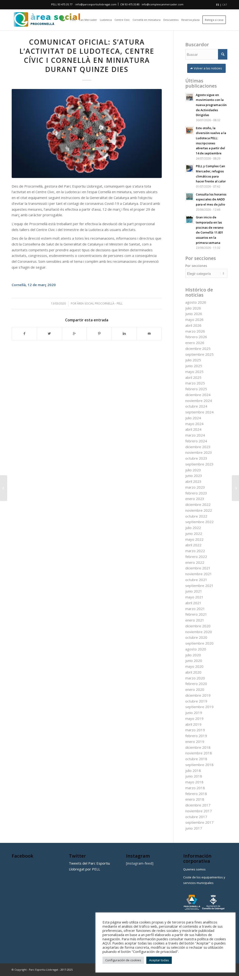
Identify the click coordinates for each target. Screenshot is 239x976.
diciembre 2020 (198, 626)
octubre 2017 (196, 816)
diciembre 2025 (198, 348)
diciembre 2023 (198, 446)
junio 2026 (193, 313)
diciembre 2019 (198, 695)
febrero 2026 (196, 336)
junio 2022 (193, 533)
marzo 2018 (195, 787)
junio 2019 (193, 712)
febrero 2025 (196, 389)
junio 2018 (193, 776)
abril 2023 (193, 481)
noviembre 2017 (198, 811)
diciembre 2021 (198, 568)
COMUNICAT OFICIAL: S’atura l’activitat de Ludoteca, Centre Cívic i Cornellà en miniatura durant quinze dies (86, 55)
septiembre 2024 (199, 412)
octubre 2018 (196, 758)
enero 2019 (194, 741)
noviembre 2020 (198, 631)
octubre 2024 (196, 406)
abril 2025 (193, 377)
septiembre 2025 (199, 354)
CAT (224, 4)
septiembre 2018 (199, 764)
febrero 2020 (196, 683)
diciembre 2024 (198, 394)
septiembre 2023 (199, 464)
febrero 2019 (196, 735)
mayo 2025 (194, 371)
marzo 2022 (195, 550)
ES (217, 4)
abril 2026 (193, 325)
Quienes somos (194, 869)
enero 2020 (194, 689)
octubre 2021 (196, 579)
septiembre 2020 (199, 643)
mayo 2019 (194, 718)
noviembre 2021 (198, 573)
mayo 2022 (194, 539)
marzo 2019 (195, 730)
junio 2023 (193, 475)
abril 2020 (193, 672)
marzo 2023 (195, 487)
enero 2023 (194, 498)
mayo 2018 (194, 782)
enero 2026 (194, 342)
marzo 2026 (195, 331)
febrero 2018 (196, 793)
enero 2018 (194, 799)
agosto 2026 (195, 302)
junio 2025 (193, 365)
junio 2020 (193, 660)
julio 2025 (193, 360)
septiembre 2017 (199, 822)
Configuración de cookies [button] (123, 960)
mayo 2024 (194, 423)
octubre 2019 (196, 701)
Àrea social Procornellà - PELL (100, 303)
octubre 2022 (196, 516)
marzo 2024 (195, 435)
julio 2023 (193, 470)
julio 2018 (193, 770)
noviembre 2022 (198, 510)
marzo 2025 (195, 383)
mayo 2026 (194, 319)
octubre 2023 (196, 458)
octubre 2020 (196, 637)
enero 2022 (194, 562)
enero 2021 (194, 620)
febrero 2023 (196, 493)
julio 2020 (193, 655)
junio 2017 (193, 828)
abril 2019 (193, 724)
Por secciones (196, 265)
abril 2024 (193, 429)
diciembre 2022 (198, 504)
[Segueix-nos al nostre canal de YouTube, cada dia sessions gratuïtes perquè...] (235, 488)
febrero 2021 (196, 614)
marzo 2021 (195, 608)
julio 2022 (193, 527)
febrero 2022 (196, 556)
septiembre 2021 (199, 585)
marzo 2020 (195, 678)
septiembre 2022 (199, 521)
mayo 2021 (194, 597)
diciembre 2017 (198, 805)
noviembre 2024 (198, 400)
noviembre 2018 (198, 753)
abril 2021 (193, 602)
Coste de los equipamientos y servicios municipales (204, 880)
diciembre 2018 (198, 747)
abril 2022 (193, 545)
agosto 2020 (195, 649)
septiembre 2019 (199, 706)
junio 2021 (193, 591)
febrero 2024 (196, 441)
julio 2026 (193, 308)
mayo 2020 (194, 666)
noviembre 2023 (198, 452)
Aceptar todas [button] (159, 960)
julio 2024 (193, 417)
